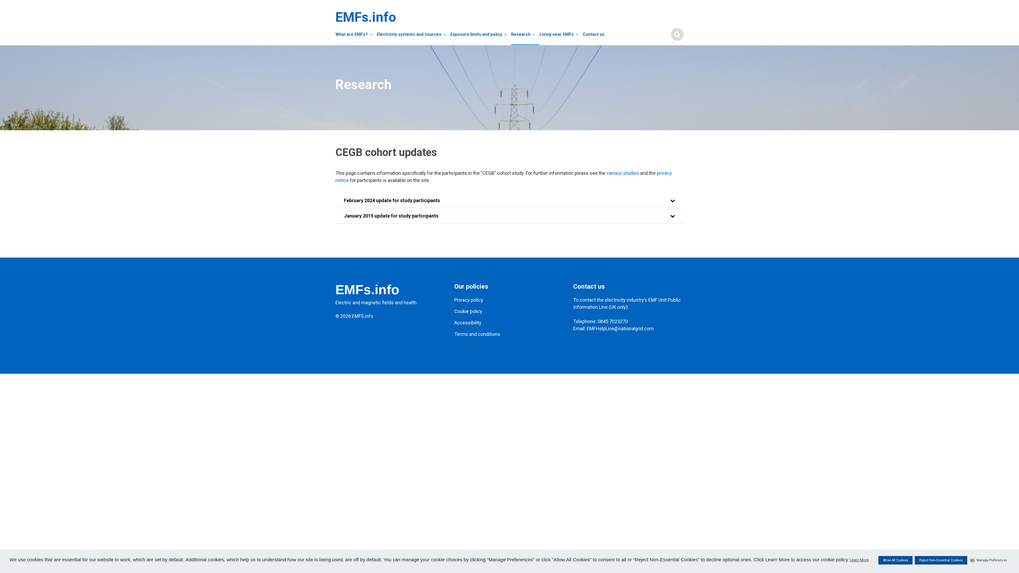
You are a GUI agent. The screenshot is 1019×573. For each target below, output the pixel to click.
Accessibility (467, 322)
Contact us (594, 34)
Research (520, 34)
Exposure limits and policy (476, 34)
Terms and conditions (477, 334)
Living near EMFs (556, 34)
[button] (988, 560)
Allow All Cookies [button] (895, 560)
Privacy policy (468, 300)
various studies (623, 173)
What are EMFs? (351, 34)
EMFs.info (364, 17)
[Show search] (677, 34)
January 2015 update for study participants (391, 216)
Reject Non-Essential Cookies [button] (941, 560)
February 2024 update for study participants (392, 200)
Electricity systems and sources (409, 34)
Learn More (859, 560)
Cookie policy (468, 311)
